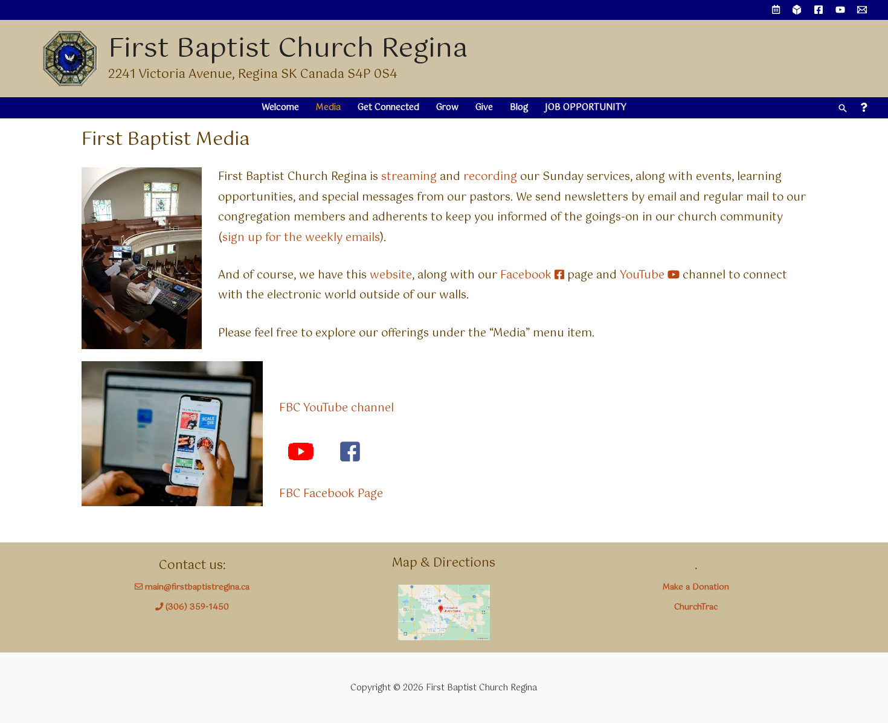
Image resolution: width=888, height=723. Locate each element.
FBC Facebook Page (331, 494)
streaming (410, 177)
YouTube (644, 275)
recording (491, 177)
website (391, 275)
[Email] (862, 9)
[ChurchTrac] (797, 9)
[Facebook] (818, 9)
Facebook (527, 275)
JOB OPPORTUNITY (585, 107)
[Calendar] (776, 10)
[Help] (863, 107)
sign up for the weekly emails (301, 238)
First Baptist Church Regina (288, 49)
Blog (519, 107)
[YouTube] (840, 9)
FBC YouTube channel (336, 408)
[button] (842, 108)
